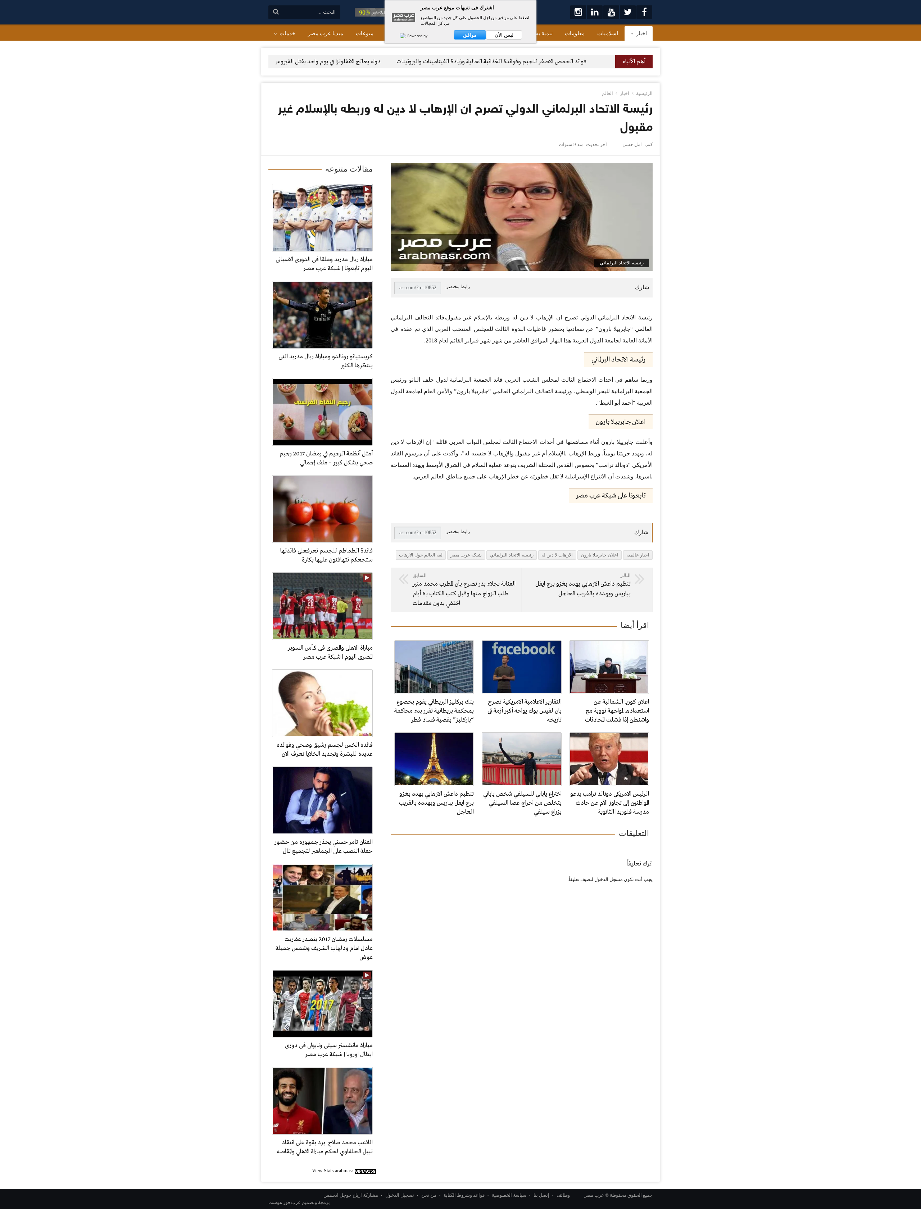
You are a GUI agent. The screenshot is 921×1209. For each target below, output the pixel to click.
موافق (470, 35)
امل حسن (632, 144)
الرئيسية (644, 93)
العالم (607, 93)
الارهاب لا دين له (557, 555)
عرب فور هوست (284, 1202)
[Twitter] (628, 12)
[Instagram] (578, 12)
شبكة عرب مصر (466, 555)
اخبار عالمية (637, 555)
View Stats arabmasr (332, 1170)
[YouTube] (611, 12)
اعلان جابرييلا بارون (599, 555)
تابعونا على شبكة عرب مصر (610, 495)
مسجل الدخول (608, 879)
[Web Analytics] (365, 1170)
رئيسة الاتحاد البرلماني (512, 555)
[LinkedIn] (595, 12)
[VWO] (399, 35)
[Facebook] (644, 12)
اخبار (624, 93)
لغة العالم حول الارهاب (421, 555)
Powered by (416, 35)
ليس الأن (504, 35)
